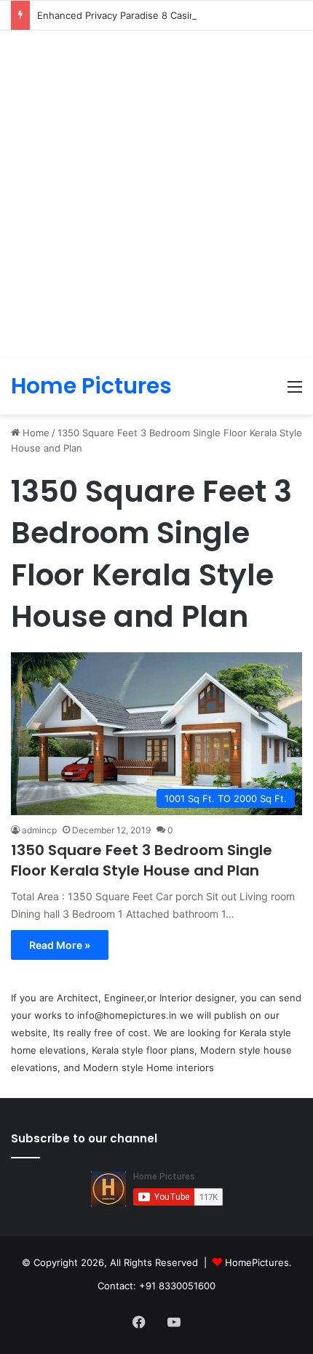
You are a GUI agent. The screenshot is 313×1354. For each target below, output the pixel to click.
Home (34, 432)
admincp (39, 830)
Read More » (59, 945)
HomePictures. (258, 1262)
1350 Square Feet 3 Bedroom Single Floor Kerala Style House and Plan (141, 860)
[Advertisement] (156, 194)
